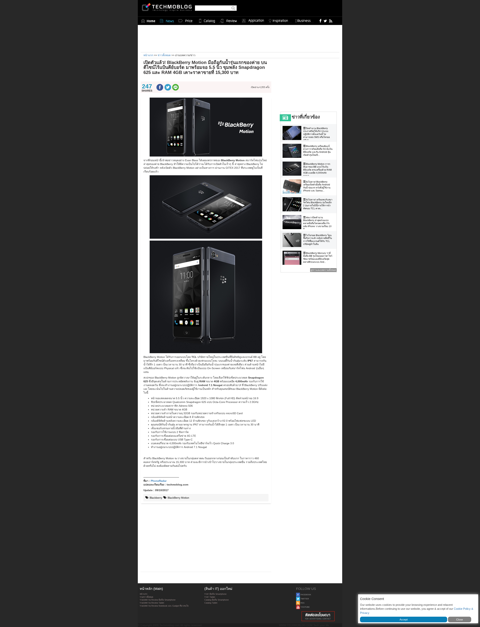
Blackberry (155, 497)
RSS (302, 603)
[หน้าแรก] (148, 21)
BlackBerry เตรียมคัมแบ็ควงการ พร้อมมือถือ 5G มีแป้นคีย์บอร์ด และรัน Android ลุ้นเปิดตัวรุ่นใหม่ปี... (317, 150)
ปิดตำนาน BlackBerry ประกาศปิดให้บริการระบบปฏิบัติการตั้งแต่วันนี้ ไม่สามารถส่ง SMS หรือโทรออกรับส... (316, 134)
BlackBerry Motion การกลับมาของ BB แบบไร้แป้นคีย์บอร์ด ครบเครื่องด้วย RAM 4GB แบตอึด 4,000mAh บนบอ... (317, 170)
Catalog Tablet (210, 603)
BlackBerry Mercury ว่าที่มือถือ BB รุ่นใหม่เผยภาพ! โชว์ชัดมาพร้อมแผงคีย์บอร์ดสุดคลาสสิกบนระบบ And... (317, 257)
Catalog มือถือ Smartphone (216, 600)
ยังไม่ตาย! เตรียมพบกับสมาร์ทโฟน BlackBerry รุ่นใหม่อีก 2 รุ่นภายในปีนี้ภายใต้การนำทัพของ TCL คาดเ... (317, 204)
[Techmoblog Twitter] (325, 20)
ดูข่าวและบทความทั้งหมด (323, 270)
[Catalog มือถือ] (207, 21)
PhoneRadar (158, 480)
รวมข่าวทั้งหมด (146, 597)
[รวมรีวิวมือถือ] (228, 21)
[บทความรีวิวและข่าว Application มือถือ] (253, 21)
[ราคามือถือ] (186, 21)
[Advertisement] (240, 38)
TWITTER (304, 599)
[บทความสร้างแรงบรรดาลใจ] (279, 20)
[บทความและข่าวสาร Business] (304, 20)
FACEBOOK (305, 595)
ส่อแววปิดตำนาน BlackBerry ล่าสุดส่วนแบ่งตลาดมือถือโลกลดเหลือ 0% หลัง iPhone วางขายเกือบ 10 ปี (317, 223)
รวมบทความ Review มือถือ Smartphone (158, 600)
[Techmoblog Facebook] (320, 20)
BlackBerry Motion (178, 497)
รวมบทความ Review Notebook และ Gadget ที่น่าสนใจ (164, 606)
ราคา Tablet (209, 597)
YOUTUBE (305, 607)
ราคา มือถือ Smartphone (215, 594)
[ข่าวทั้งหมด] (167, 21)
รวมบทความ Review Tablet (152, 603)
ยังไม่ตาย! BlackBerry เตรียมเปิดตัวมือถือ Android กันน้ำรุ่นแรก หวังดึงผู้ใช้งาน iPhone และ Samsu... (316, 186)
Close (459, 619)
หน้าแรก (143, 594)
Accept (404, 619)
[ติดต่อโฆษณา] (318, 616)
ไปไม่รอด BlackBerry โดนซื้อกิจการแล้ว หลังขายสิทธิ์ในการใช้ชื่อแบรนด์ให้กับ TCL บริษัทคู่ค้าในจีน (317, 239)
